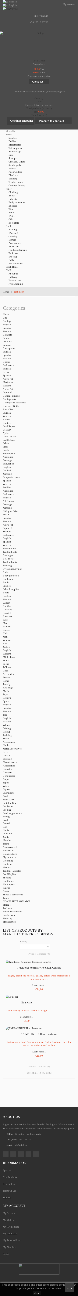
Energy (6, 816)
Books (6, 582)
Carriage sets (9, 399)
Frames (6, 677)
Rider (6, 572)
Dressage (7, 460)
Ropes (6, 779)
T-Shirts (7, 667)
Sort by (23, 941)
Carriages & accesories (14, 402)
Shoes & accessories (13, 894)
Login (6, 1253)
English (7, 324)
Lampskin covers (11, 477)
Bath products (10, 853)
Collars (6, 755)
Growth (6, 823)
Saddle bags (15, 151)
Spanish (7, 327)
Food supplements (18, 249)
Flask (5, 446)
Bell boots (8, 558)
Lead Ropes (9, 426)
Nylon (6, 433)
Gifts (11, 219)
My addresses (10, 1233)
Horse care (14, 246)
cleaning (13, 236)
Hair (5, 826)
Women (7, 626)
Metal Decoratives (12, 748)
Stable (6, 738)
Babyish (7, 613)
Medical (7, 867)
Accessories (14, 243)
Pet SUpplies (9, 874)
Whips (12, 216)
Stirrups (12, 158)
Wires (6, 786)
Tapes (6, 782)
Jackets (6, 646)
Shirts (6, 660)
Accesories (8, 674)
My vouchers (9, 1247)
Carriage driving (17, 185)
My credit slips (11, 1226)
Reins (6, 372)
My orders (8, 1220)
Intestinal (7, 833)
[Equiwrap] (12, 996)
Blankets (13, 175)
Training (13, 178)
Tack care (13, 253)
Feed (5, 820)
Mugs (6, 691)
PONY (6, 514)
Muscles (7, 840)
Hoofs (6, 830)
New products (10, 1177)
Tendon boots (16, 182)
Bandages (8, 555)
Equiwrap (26, 1002)
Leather (7, 429)
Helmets (13, 199)
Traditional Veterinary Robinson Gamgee (39, 967)
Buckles (13, 205)
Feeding (13, 229)
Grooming (8, 860)
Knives (6, 887)
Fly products (9, 857)
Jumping (7, 473)
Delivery (13, 277)
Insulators (8, 806)
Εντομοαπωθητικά (12, 568)
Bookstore (14, 222)
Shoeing (13, 256)
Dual (5, 796)
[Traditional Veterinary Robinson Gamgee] (28, 961)
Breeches (7, 616)
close (37, 1292)
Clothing (13, 192)
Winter (6, 602)
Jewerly (7, 684)
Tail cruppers (15, 148)
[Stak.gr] (39, 44)
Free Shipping (16, 283)
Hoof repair (8, 884)
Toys (5, 694)
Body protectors (17, 202)
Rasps (6, 891)
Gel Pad (7, 470)
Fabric (6, 443)
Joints (6, 836)
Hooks (6, 745)
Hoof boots (8, 881)
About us (13, 273)
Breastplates (15, 144)
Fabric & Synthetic (12, 911)
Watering (13, 232)
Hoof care (8, 864)
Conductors (9, 775)
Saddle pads (15, 165)
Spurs (11, 212)
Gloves (6, 629)
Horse (6, 314)
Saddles (12, 137)
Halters (12, 168)
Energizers (8, 792)
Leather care (9, 915)
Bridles (12, 141)
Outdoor (7, 341)
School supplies (11, 589)
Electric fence (16, 263)
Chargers (7, 772)
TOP (69, 1289)
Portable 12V (9, 803)
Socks (6, 663)
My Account (9, 1213)
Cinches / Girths (17, 161)
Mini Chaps (9, 657)
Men (5, 623)
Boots (12, 195)
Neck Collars (15, 171)
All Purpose (9, 501)
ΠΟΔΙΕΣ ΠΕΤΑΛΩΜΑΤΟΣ (16, 901)
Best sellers (9, 1184)
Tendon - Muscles (12, 870)
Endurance (8, 365)
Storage (12, 239)
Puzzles (7, 585)
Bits (11, 154)
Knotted (7, 423)
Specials (7, 1170)
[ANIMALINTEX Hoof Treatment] (24, 1028)
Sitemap (7, 1197)
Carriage (7, 321)
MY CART (39, 60)
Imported (7, 392)
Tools (6, 898)
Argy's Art (8, 378)
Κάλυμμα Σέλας (11, 511)
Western (7, 331)
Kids (5, 619)
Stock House (9, 921)
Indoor (6, 338)
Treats (6, 843)
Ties (11, 209)
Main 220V (9, 799)
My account (14, 1206)
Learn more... (39, 985)
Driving (7, 728)
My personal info (11, 1240)
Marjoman (8, 382)
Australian (8, 409)
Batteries (7, 769)
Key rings (8, 687)
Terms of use (15, 280)
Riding (6, 731)
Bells (11, 260)
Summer (7, 344)
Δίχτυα (6, 789)
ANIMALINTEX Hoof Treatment (39, 1034)
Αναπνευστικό (10, 847)
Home (6, 680)
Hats (5, 643)
